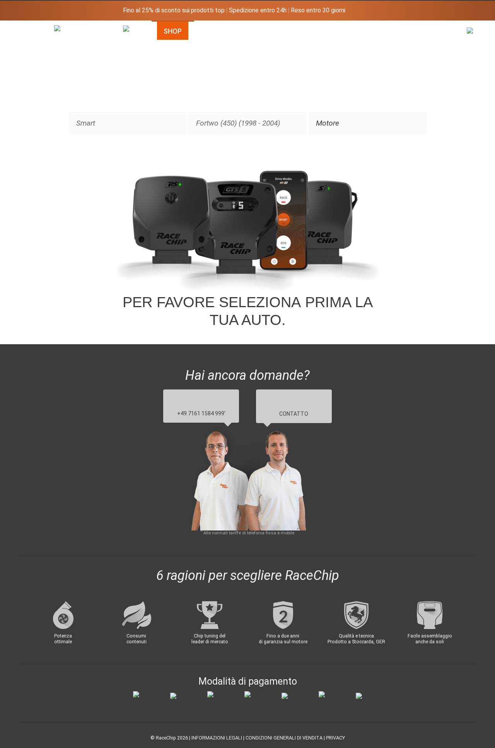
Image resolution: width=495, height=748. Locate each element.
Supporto (363, 31)
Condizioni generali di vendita (284, 738)
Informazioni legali (216, 738)
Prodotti (304, 31)
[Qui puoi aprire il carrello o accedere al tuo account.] (474, 96)
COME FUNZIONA (234, 31)
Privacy (335, 738)
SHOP (173, 31)
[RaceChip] (54, 25)
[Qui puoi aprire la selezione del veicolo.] (130, 115)
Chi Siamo (423, 31)
